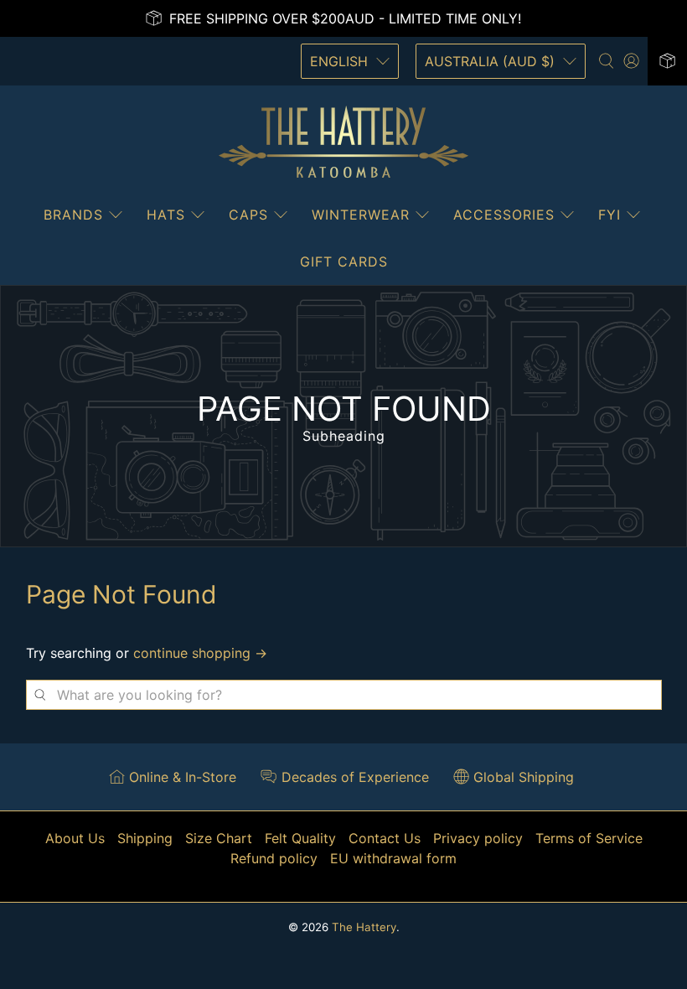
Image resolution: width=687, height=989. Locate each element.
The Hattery (364, 927)
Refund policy (274, 858)
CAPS (248, 214)
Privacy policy (478, 838)
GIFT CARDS (344, 261)
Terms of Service (589, 838)
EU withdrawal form (393, 858)
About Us (75, 838)
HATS (166, 214)
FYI (609, 214)
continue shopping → (200, 653)
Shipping (145, 838)
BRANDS (73, 214)
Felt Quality (300, 838)
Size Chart (218, 838)
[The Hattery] (343, 142)
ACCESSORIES (504, 214)
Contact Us (385, 838)
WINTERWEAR (361, 214)
